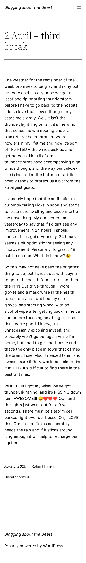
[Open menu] (79, 7)
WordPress (53, 546)
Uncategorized (16, 477)
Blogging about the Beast (28, 7)
